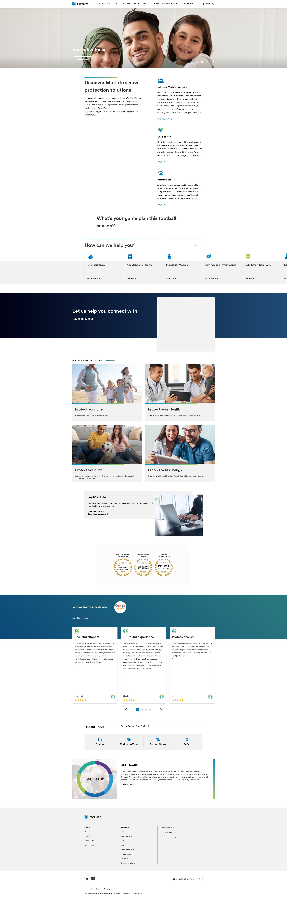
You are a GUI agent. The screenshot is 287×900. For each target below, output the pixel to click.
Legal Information (92, 889)
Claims (123, 832)
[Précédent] (126, 710)
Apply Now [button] (81, 59)
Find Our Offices (126, 854)
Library (123, 845)
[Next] (214, 62)
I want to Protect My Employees (169, 837)
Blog (86, 832)
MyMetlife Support (126, 836)
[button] (103, 4)
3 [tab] (146, 709)
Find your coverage (165, 119)
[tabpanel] (94, 665)
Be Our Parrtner (89, 845)
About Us (87, 836)
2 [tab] (142, 709)
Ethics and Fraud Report (128, 863)
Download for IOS (96, 511)
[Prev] (196, 246)
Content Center (89, 840)
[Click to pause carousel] (202, 62)
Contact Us (124, 858)
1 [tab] (137, 709)
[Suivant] (161, 710)
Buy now (161, 162)
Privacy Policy (109, 889)
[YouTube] (93, 879)
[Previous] (207, 62)
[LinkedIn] (86, 879)
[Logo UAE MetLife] (93, 818)
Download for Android (98, 514)
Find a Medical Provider (128, 849)
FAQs (122, 840)
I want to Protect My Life (167, 827)
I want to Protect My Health (168, 832)
